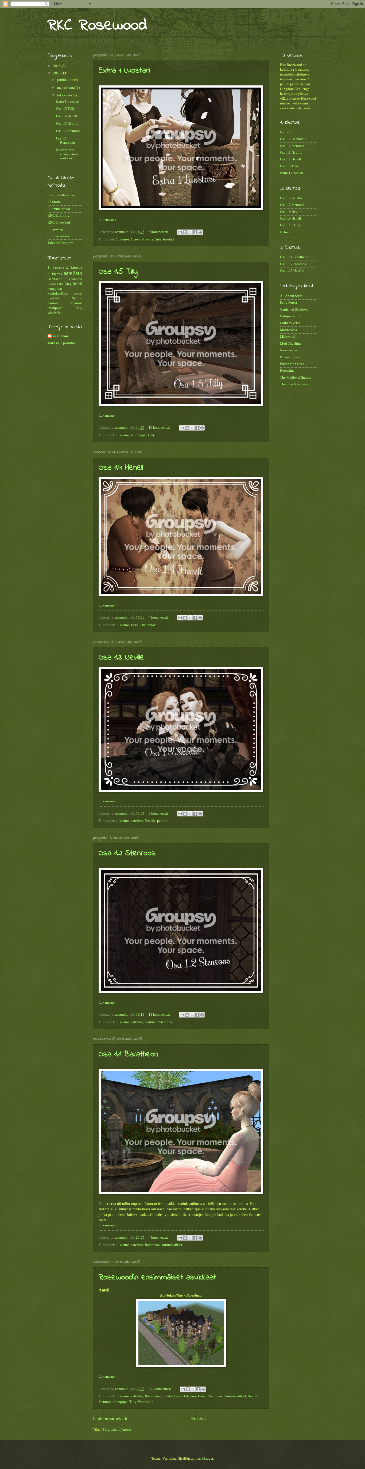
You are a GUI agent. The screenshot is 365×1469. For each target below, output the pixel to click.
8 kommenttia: (159, 813)
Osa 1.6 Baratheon (293, 198)
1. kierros (122, 239)
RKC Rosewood (97, 25)
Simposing (55, 229)
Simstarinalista (58, 236)
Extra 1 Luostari (124, 71)
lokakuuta (65, 95)
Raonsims (287, 370)
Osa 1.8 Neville (291, 212)
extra (149, 239)
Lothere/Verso (290, 323)
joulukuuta (65, 80)
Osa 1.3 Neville (121, 658)
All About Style (291, 296)
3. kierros (55, 274)
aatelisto (137, 821)
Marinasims (288, 330)
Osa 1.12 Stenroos (293, 264)
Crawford (137, 239)
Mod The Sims (290, 343)
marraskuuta (66, 87)
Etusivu (198, 1418)
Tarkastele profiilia (61, 343)
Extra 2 (285, 232)
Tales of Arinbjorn (60, 243)
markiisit (151, 1022)
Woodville (145, 1402)
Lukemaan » (108, 220)
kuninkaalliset (171, 1245)
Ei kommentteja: (161, 1389)
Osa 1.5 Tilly (118, 272)
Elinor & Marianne (61, 195)
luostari (168, 239)
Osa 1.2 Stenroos (127, 853)
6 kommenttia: (159, 232)
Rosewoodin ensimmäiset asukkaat (157, 1277)
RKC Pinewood (59, 222)
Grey (158, 239)
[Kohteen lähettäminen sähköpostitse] (180, 232)
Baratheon (152, 1245)
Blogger (207, 1458)
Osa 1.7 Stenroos (292, 205)
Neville (150, 821)
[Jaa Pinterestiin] (200, 232)
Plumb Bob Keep (292, 364)
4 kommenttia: (159, 617)
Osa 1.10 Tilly (290, 225)
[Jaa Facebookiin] (195, 232)
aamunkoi (60, 336)
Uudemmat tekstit (110, 1418)
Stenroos (165, 1022)
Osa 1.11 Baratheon (294, 257)
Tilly (151, 435)
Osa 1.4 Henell (121, 468)
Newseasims (288, 350)
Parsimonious (290, 357)
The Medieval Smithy (296, 377)
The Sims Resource (294, 384)
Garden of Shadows (294, 309)
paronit (162, 821)
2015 (57, 73)
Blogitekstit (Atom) (116, 1430)
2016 (57, 66)
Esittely (285, 132)
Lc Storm (54, 202)
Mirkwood (287, 336)
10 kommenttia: (160, 428)
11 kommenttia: (160, 1014)
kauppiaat (149, 625)
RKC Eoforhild (58, 215)
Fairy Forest (288, 302)
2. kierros (74, 267)
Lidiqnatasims (290, 316)
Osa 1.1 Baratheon (128, 1054)
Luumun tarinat (59, 209)
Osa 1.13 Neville (292, 271)
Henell (136, 625)
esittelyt (182, 1396)
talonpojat (138, 435)
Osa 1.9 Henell (290, 218)
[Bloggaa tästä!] (185, 232)
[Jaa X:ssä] (190, 232)
